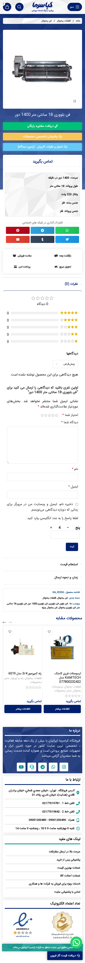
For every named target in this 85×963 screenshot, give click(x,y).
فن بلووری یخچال (67, 608)
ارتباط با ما (73, 780)
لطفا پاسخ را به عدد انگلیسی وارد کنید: (52, 518)
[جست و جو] (19, 7)
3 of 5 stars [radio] (49, 415)
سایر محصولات (63, 690)
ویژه (44, 608)
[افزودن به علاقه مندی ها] (49, 631)
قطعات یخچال (63, 21)
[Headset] (31, 767)
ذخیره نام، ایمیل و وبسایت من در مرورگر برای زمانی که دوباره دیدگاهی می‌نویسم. (42, 507)
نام (75, 469)
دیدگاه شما (69, 422)
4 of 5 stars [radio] (46, 415)
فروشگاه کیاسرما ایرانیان (64, 740)
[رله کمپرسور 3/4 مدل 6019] (23, 648)
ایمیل (73, 486)
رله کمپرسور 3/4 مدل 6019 (25, 673)
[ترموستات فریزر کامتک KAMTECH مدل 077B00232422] (62, 648)
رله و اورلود (17, 678)
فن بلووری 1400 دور (38, 604)
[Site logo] (42, 7)
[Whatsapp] (53, 767)
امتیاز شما (70, 415)
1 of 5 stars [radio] (56, 415)
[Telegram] (42, 767)
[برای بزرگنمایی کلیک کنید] (74, 101)
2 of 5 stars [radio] (53, 415)
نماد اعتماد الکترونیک (65, 904)
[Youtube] (21, 767)
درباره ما (74, 731)
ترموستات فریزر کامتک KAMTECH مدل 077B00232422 (68, 678)
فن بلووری (54, 604)
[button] (67, 230)
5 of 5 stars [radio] (42, 415)
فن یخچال (46, 21)
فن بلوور (64, 604)
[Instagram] (64, 767)
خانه (77, 21)
